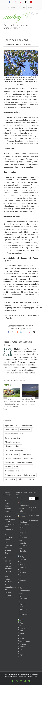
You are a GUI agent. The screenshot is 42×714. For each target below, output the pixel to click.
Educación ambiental (12, 442)
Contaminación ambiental (14, 434)
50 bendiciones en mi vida (21, 507)
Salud (16, 467)
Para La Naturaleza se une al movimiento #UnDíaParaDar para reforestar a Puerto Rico (12, 404)
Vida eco (21, 479)
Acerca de (33, 508)
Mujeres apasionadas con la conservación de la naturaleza (8, 523)
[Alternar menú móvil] (37, 13)
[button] (5, 397)
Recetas (8, 467)
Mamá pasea (28, 458)
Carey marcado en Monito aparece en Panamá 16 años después (21, 569)
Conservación (25, 430)
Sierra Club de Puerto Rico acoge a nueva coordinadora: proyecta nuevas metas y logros (21, 637)
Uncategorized (10, 479)
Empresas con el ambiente (14, 450)
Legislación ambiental (13, 458)
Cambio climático (11, 430)
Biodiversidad (27, 426)
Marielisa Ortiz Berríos (14, 44)
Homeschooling (26, 454)
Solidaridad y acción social (14, 471)
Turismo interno (29, 475)
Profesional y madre (24, 463)
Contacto (34, 520)
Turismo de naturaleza (13, 475)
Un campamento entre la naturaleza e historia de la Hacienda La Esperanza (21, 601)
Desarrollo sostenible (12, 438)
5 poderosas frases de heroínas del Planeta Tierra (8, 544)
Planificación (9, 463)
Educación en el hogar (13, 446)
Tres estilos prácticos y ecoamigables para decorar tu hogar (8, 585)
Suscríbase (34, 515)
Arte (17, 426)
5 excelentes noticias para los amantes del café (8, 565)
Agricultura (9, 426)
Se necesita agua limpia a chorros (8, 506)
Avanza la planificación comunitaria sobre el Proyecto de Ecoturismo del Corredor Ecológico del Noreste (21, 534)
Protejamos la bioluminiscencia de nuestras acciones (29, 401)
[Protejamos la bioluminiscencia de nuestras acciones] (30, 385)
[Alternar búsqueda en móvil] (32, 13)
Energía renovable (11, 454)
